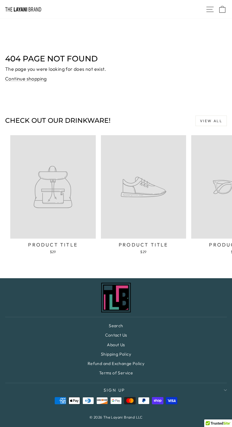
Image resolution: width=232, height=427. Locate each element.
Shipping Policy (116, 354)
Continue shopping (26, 79)
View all (211, 121)
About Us (116, 344)
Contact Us (116, 335)
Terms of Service (116, 373)
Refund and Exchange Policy (116, 363)
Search (116, 325)
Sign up (115, 390)
